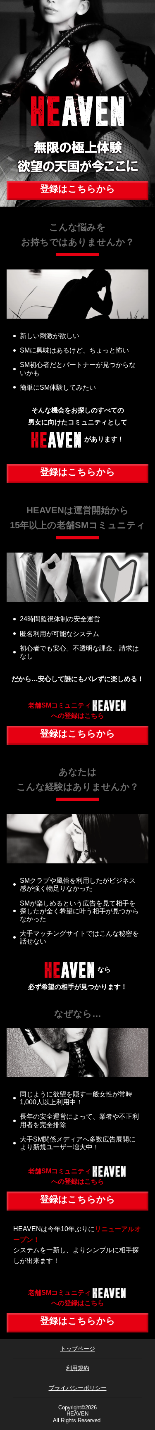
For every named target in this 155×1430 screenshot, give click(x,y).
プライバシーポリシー (78, 1388)
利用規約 (77, 1368)
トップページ (77, 1348)
